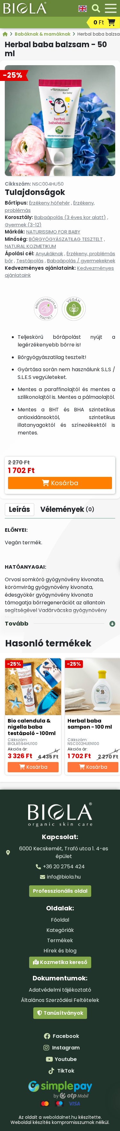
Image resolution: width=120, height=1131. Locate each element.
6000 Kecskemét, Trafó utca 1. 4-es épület (63, 852)
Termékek (60, 940)
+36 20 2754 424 (64, 866)
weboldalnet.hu (60, 1117)
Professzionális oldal (60, 891)
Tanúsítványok (62, 1013)
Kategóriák (60, 930)
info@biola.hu (64, 877)
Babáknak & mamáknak (43, 34)
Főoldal (60, 920)
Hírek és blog (60, 950)
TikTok (65, 1070)
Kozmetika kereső (63, 962)
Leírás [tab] (19, 509)
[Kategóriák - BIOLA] (6, 34)
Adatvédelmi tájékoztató (60, 990)
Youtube (66, 1059)
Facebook (66, 1036)
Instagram (66, 1047)
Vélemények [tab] (67, 509)
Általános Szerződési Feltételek (60, 1000)
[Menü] (110, 8)
